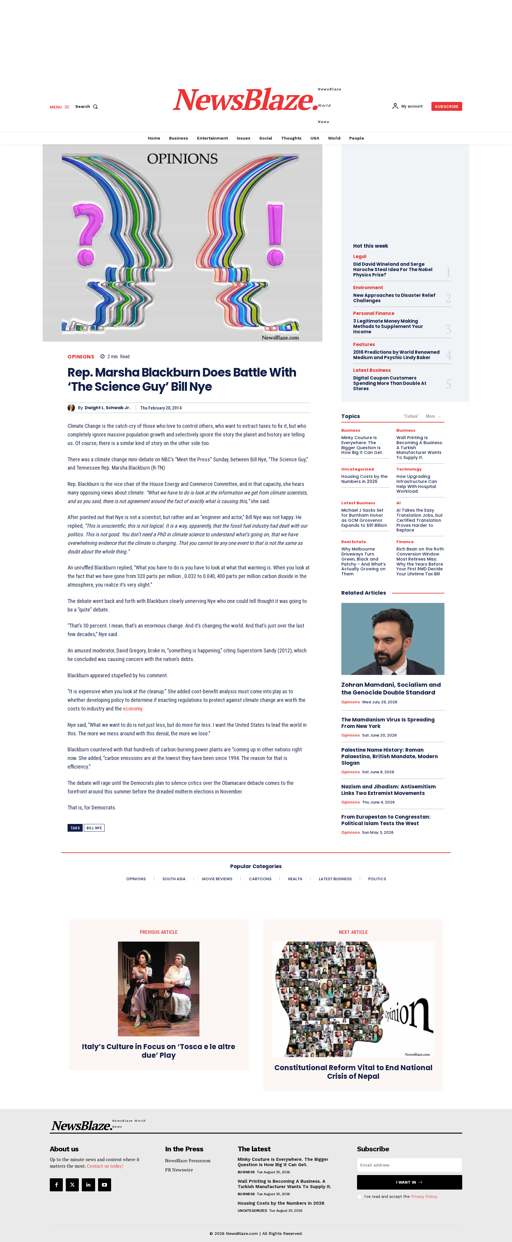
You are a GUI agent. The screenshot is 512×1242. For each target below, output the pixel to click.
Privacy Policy (423, 1196)
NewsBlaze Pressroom (187, 1160)
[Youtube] (104, 1184)
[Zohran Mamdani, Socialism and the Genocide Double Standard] (392, 639)
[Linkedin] (88, 1184)
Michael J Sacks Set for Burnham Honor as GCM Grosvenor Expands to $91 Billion (364, 517)
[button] (87, 106)
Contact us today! (105, 1166)
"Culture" (411, 416)
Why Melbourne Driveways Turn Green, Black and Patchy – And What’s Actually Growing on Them (363, 561)
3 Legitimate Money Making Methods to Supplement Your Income (388, 326)
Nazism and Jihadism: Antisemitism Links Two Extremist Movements (388, 790)
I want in (406, 1182)
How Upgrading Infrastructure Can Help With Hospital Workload (416, 483)
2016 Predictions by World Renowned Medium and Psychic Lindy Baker (396, 355)
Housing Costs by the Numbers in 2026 (364, 478)
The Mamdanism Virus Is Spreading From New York (388, 723)
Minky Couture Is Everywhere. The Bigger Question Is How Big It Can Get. (362, 445)
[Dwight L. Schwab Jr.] (73, 408)
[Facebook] (56, 1184)
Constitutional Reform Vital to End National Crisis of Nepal (353, 1072)
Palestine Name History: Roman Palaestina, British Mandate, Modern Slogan (389, 756)
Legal (360, 256)
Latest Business (372, 370)
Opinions (81, 356)
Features (364, 344)
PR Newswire (179, 1169)
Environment (368, 287)
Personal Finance (373, 313)
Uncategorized (357, 469)
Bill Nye (94, 828)
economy (132, 708)
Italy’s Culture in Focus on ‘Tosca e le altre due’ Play (158, 1051)
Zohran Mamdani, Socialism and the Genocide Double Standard (391, 689)
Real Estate (353, 542)
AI (398, 503)
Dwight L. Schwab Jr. (107, 407)
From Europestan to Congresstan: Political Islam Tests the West (386, 820)
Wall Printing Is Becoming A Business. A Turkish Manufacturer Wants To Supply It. (284, 1184)
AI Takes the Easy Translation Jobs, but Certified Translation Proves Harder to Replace (419, 520)
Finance (405, 542)
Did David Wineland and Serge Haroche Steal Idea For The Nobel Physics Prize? (393, 269)
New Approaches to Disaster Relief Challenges (394, 298)
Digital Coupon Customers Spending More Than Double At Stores (389, 383)
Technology (409, 469)
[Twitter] (72, 1184)
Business (350, 430)
